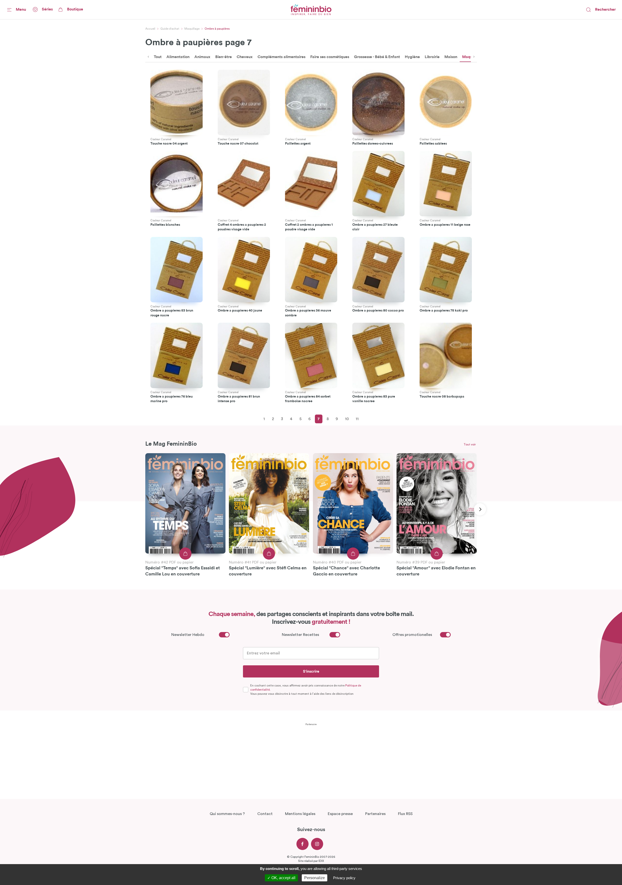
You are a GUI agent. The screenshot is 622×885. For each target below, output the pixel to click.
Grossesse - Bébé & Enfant (377, 57)
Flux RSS (405, 814)
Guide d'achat (169, 28)
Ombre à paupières (217, 28)
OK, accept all (282, 878)
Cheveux (245, 57)
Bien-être (223, 57)
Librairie (432, 57)
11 (357, 419)
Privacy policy (344, 878)
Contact (265, 814)
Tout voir (470, 444)
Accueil (150, 28)
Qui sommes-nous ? (227, 814)
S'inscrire (311, 671)
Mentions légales (300, 814)
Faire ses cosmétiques (329, 57)
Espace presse (340, 814)
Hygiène (412, 57)
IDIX (321, 860)
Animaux (202, 57)
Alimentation (178, 57)
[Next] (480, 509)
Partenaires (375, 814)
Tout (158, 57)
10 (347, 419)
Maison (450, 57)
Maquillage (191, 28)
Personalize (314, 878)
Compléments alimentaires (281, 57)
